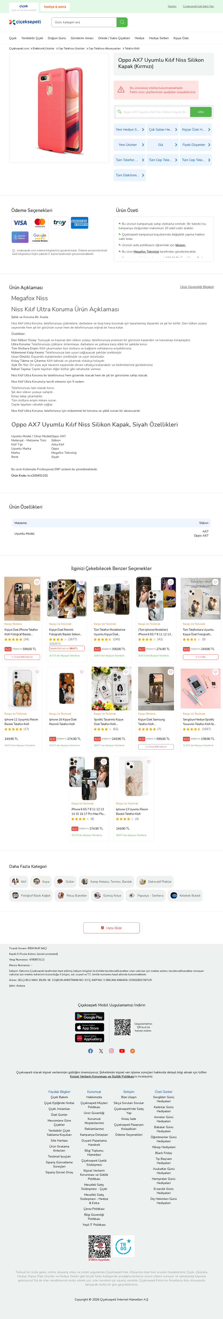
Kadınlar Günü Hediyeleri (164, 1109)
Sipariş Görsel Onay (59, 1172)
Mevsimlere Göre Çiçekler (59, 1123)
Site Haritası (59, 1141)
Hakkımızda (94, 1097)
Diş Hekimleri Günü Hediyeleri (163, 1201)
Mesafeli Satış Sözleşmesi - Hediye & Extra (94, 1199)
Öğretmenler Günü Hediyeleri (164, 1139)
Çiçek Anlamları (59, 1109)
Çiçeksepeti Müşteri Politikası (94, 1105)
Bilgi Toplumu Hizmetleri (94, 1153)
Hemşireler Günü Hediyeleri (163, 1181)
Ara (122, 22)
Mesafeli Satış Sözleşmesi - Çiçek (94, 1187)
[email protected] (47, 954)
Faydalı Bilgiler (59, 1091)
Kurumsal (94, 1091)
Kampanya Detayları (94, 1135)
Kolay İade (129, 1119)
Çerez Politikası (94, 1209)
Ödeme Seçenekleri (128, 1135)
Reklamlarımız (94, 1129)
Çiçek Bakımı (59, 1097)
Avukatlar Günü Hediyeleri (164, 1171)
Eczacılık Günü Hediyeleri (164, 1191)
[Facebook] (91, 1051)
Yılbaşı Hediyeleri (164, 1147)
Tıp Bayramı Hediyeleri (164, 1161)
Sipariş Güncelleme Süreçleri (59, 1164)
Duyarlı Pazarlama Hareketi (94, 1143)
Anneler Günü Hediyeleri (163, 1119)
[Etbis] (99, 1248)
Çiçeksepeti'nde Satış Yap (198, 6)
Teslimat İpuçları (59, 1156)
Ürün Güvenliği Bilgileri (197, 287)
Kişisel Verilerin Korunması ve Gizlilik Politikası (94, 1175)
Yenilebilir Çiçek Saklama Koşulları (59, 1133)
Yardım (172, 6)
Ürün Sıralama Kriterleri (59, 1148)
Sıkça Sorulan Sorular (129, 1103)
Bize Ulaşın (129, 1097)
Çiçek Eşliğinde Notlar (59, 1103)
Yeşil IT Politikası (94, 1225)
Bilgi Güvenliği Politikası (94, 1217)
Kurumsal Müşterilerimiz (94, 1121)
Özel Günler (59, 1115)
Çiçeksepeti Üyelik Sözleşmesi (94, 1163)
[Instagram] (111, 1051)
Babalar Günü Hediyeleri (163, 1129)
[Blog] (132, 1051)
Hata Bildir (113, 928)
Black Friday (163, 1153)
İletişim (128, 1091)
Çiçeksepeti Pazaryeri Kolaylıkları (129, 1127)
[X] (101, 1051)
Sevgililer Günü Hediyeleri (163, 1099)
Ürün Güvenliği (94, 1113)
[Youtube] (122, 1051)
